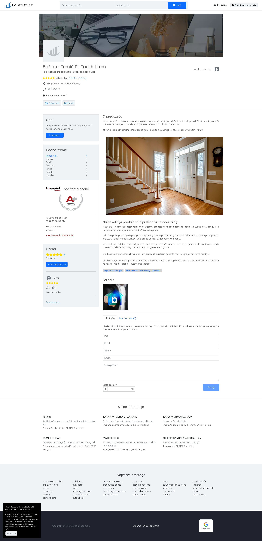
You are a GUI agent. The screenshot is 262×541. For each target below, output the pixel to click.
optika (46, 488)
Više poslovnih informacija (60, 235)
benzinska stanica (142, 491)
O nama (137, 526)
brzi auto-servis (50, 484)
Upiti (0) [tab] (110, 318)
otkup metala (139, 494)
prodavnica (138, 481)
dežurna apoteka (141, 484)
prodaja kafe (199, 481)
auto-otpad (169, 491)
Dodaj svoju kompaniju (245, 5)
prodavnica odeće (112, 484)
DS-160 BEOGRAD (51, 438)
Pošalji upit (53, 103)
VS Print (47, 416)
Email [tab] (70, 103)
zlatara (196, 491)
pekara (46, 494)
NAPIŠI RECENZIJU (78, 78)
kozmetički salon (81, 494)
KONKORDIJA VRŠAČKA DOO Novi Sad (182, 438)
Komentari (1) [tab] (127, 318)
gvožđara (77, 484)
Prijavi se (222, 5)
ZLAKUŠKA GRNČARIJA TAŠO (177, 416)
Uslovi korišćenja (151, 526)
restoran (197, 484)
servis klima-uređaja (113, 481)
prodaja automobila (53, 481)
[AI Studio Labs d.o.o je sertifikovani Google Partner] (206, 525)
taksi (165, 481)
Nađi (178, 5)
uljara (75, 488)
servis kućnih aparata (203, 488)
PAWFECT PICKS (111, 438)
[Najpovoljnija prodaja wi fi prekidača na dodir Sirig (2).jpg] (115, 297)
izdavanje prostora (82, 491)
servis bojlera (199, 494)
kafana (166, 494)
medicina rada (140, 488)
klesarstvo (48, 491)
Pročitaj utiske (53, 302)
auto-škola (78, 497)
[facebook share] (216, 69)
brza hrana (108, 488)
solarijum (167, 488)
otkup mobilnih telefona (174, 484)
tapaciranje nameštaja (114, 491)
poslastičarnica (110, 494)
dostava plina (49, 497)
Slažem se (11, 533)
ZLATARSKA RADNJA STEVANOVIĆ (120, 416)
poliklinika (77, 481)
